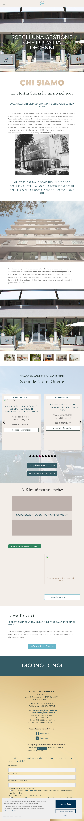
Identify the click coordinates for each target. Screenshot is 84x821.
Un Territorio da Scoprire (42, 646)
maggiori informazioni (21, 428)
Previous (4, 422)
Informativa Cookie (10, 811)
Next (80, 422)
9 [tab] (55, 456)
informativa (31, 791)
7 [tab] (49, 456)
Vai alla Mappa (58, 597)
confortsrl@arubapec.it (44, 713)
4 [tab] (40, 456)
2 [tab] (33, 456)
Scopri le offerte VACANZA (42, 473)
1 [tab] (30, 456)
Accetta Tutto (66, 804)
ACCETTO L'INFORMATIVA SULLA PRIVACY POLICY (24, 795)
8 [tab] (52, 456)
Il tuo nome (12, 766)
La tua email (12, 773)
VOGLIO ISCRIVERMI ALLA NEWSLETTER (40, 790)
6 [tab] (46, 456)
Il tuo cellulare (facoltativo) (18, 781)
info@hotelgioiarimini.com (45, 710)
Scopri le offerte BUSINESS (42, 465)
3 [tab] (37, 456)
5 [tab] (43, 456)
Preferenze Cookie (65, 811)
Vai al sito (42, 749)
